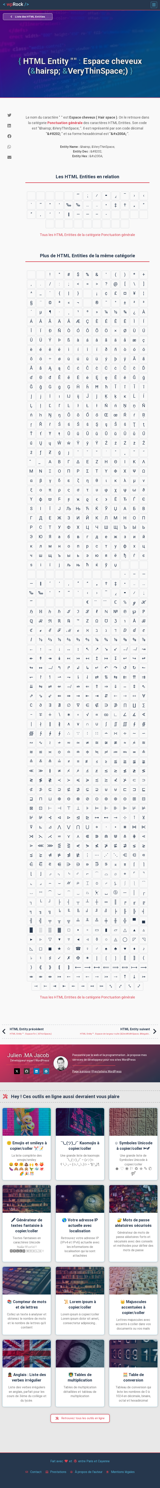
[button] (154, 5)
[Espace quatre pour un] (96, 224)
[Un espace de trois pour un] (106, 224)
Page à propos (81, 1071)
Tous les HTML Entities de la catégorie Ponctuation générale (87, 235)
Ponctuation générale (65, 123)
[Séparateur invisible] (31, 196)
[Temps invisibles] (40, 196)
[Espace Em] (115, 224)
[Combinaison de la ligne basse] (40, 462)
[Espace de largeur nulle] (50, 224)
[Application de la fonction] (50, 196)
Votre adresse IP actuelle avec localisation (80, 1225)
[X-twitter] (17, 1071)
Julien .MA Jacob (28, 1055)
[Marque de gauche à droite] (125, 214)
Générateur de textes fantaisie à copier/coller (27, 1225)
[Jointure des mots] (59, 196)
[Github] (27, 1071)
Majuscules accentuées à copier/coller (133, 1307)
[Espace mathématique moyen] (68, 196)
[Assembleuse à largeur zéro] (134, 214)
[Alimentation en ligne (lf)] (40, 275)
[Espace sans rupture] (87, 293)
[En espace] (125, 224)
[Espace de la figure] (87, 224)
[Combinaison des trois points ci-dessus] (96, 602)
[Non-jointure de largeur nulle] (143, 214)
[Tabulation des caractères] (31, 275)
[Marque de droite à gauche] (115, 214)
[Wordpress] (46, 1071)
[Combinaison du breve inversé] (31, 462)
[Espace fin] (68, 224)
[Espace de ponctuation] (78, 224)
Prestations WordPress (107, 1071)
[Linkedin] (36, 1071)
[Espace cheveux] (59, 224)
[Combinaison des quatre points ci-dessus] (106, 602)
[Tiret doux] (87, 303)
